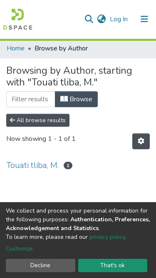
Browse (80, 99)
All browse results (40, 120)
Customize (19, 249)
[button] (101, 19)
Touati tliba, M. (32, 165)
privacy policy (107, 237)
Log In (119, 19)
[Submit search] (88, 19)
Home (16, 48)
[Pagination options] (141, 141)
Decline (40, 265)
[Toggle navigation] (144, 19)
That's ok (112, 265)
